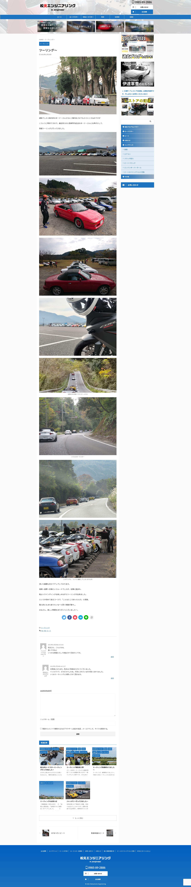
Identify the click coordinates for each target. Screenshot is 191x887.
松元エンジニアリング (45, 674)
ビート (59, 17)
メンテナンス (129, 145)
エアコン (127, 154)
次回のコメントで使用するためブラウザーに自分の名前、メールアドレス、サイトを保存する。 (75, 729)
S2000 (117, 17)
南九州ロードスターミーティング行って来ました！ (51, 768)
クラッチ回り (129, 158)
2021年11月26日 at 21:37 (58, 666)
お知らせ (127, 140)
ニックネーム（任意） (48, 719)
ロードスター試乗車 (76, 851)
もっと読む (79, 818)
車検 (125, 149)
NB (45, 631)
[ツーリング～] (80, 617)
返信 (112, 657)
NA (42, 631)
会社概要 (43, 851)
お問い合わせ (89, 851)
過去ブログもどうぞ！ (132, 127)
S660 (131, 17)
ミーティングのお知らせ (48, 801)
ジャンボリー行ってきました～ (77, 801)
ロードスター (74, 17)
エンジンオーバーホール (132, 167)
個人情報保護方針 (109, 851)
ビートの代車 (64, 851)
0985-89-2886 (143, 2)
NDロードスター (88, 17)
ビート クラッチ (130, 163)
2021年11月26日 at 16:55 (55, 645)
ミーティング (45, 628)
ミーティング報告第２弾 (75, 767)
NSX (102, 17)
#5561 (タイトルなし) (143, 851)
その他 (127, 177)
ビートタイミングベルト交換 (134, 172)
